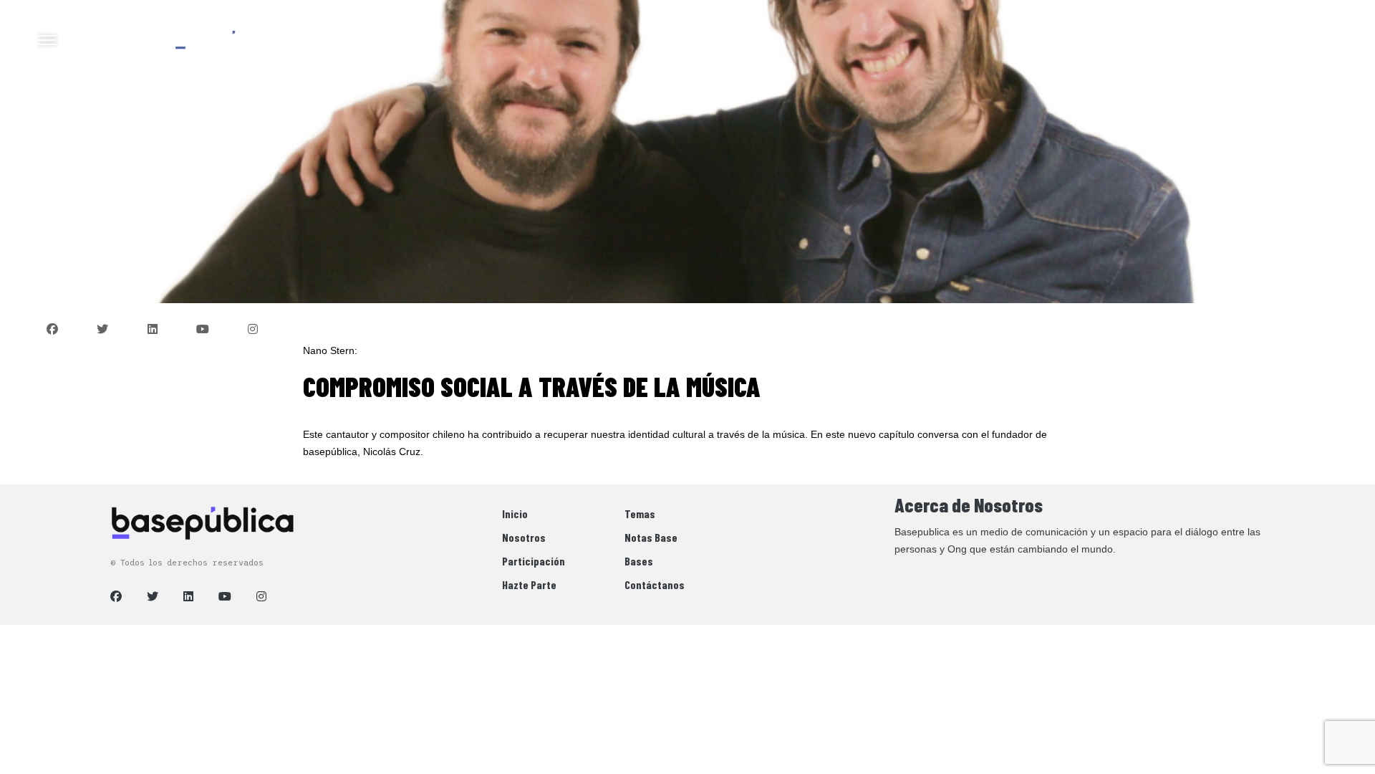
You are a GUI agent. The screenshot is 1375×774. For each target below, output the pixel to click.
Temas (639, 513)
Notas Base (650, 537)
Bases (638, 561)
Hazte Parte (529, 584)
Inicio (515, 513)
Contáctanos (654, 584)
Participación (533, 561)
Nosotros (524, 537)
